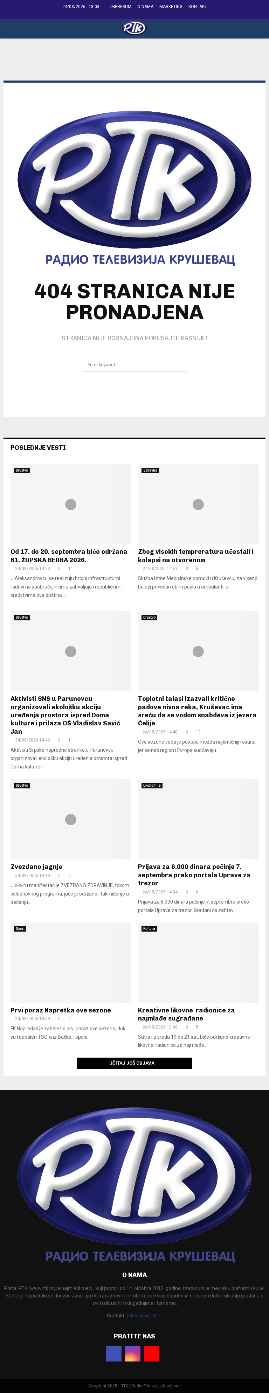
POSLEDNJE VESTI (38, 448)
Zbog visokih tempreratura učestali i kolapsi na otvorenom (196, 556)
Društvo (22, 470)
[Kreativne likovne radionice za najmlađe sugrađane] (198, 962)
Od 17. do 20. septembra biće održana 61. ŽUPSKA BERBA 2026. (69, 556)
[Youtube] (151, 1353)
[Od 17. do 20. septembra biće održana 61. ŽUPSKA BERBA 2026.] (71, 504)
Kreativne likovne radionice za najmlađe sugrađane (186, 1014)
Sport (20, 929)
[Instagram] (132, 1353)
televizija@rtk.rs (144, 1315)
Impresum (120, 6)
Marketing (170, 6)
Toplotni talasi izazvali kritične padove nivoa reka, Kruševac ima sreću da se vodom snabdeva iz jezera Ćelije (197, 711)
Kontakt (197, 6)
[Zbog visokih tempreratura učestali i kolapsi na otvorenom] (198, 504)
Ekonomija (152, 785)
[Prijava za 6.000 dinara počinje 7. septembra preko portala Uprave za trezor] (198, 819)
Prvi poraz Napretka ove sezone (61, 1010)
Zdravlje (150, 470)
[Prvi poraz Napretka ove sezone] (71, 962)
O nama (145, 6)
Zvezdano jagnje (36, 867)
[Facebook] (114, 1353)
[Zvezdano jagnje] (71, 819)
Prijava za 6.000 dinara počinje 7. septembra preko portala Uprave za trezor (194, 875)
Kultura (149, 929)
